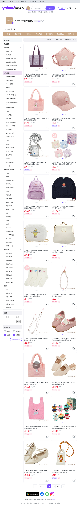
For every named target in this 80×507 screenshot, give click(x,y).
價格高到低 (67, 40)
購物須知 (37, 503)
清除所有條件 (16, 339)
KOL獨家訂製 (60, 34)
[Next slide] (48, 57)
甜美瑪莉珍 (49, 34)
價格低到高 (59, 40)
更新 (53, 500)
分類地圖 (57, 503)
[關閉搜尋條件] (31, 8)
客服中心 (22, 503)
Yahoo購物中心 (13, 8)
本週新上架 (11, 29)
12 (41, 486)
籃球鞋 (40, 12)
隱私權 (51, 503)
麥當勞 (51, 12)
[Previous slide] (25, 57)
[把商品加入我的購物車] (46, 84)
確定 (18, 321)
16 (58, 486)
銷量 (74, 40)
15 (54, 486)
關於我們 (29, 503)
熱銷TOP (39, 34)
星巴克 (34, 12)
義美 (29, 12)
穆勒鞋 (46, 12)
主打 (8, 34)
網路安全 (44, 503)
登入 (62, 8)
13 (45, 486)
